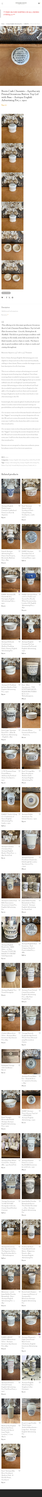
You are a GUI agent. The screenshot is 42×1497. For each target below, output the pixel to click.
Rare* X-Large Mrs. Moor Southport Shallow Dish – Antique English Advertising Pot (28, 775)
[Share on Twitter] (9, 298)
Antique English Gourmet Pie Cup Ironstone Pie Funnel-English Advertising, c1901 (29, 646)
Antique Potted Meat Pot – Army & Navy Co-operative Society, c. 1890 (29, 1079)
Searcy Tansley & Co (30, 465)
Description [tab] (5, 307)
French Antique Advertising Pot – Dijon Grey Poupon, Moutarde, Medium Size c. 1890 (8, 555)
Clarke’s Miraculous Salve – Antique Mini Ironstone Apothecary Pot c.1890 (9, 1036)
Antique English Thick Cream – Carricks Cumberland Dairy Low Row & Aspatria (9, 510)
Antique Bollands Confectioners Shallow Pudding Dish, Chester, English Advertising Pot (9, 646)
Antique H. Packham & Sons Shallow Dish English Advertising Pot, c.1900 (9, 688)
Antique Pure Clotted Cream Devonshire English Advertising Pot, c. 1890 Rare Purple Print (29, 994)
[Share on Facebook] (6, 298)
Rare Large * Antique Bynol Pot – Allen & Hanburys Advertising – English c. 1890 (9, 733)
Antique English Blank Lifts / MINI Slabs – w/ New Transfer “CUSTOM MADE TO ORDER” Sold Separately (8, 950)
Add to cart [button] (4, 518)
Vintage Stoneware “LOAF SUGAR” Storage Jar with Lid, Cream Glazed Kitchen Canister (9, 1205)
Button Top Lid (5, 465)
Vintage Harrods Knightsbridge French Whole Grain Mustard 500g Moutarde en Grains (29, 1037)
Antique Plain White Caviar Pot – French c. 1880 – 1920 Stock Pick (8, 1162)
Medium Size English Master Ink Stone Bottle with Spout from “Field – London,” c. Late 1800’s (8, 1431)
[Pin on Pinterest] (12, 298)
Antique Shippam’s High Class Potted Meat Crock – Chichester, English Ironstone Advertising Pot (29, 1342)
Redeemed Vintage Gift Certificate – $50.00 (7, 1067)
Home (2, 24)
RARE (38, 460)
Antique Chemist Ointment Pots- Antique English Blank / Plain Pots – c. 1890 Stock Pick (8, 851)
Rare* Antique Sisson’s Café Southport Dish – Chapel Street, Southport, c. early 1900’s (28, 511)
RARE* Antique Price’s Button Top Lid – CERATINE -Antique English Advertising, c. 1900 (29, 1115)
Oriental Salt (15, 465)
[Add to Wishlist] (3, 298)
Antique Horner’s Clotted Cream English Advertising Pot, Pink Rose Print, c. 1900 (9, 1387)
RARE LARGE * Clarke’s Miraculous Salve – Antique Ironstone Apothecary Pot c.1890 (9, 1341)
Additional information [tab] (9, 311)
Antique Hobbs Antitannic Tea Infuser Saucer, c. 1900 (29, 816)
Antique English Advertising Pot (29, 463)
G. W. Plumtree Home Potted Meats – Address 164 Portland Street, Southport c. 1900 (8, 775)
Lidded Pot (26, 24)
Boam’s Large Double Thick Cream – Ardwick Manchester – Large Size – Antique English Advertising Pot (29, 1428)
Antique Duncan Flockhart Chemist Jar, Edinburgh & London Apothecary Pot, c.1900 (29, 862)
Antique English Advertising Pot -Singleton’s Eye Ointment (28, 1386)
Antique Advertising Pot (12, 463)
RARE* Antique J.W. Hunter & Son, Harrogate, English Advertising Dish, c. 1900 (8, 599)
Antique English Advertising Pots (14, 24)
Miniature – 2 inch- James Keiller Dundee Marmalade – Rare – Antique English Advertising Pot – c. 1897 (8, 1297)
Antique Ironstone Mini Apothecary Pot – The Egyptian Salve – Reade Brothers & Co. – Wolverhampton (9, 1251)
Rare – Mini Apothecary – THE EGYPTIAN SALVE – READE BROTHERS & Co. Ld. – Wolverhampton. (29, 690)
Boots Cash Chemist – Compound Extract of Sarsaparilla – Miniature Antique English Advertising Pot (29, 1297)
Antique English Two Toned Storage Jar (9, 991)
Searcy (21, 465)
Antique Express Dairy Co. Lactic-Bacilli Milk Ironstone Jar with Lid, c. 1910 (29, 1163)
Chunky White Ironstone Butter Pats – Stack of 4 (29, 732)
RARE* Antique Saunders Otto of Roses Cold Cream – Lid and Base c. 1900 (29, 554)
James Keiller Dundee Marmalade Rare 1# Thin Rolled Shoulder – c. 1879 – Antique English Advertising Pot (29, 1207)
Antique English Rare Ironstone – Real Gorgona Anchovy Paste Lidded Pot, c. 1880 (29, 948)
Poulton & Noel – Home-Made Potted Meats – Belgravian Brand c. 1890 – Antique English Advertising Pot (28, 1252)
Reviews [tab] (4, 315)
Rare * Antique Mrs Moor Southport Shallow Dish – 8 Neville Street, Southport (8, 1475)
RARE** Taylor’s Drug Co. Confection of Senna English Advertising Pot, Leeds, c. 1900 (9, 818)
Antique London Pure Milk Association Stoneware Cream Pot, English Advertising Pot (9, 905)
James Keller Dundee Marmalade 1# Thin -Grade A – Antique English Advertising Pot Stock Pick (29, 905)
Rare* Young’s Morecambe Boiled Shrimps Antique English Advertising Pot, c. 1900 (8, 1121)
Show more (11, 518)
